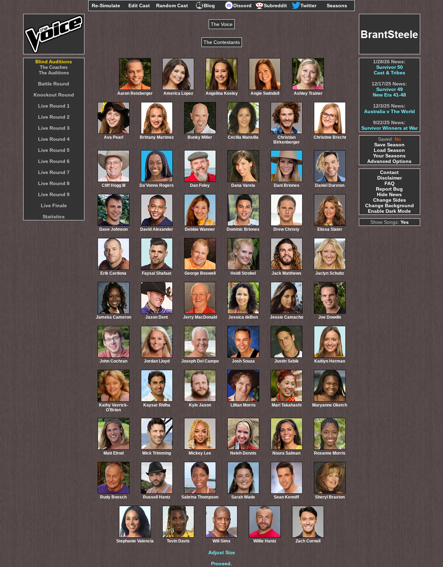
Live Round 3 (54, 128)
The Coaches (53, 67)
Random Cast (172, 5)
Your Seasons (389, 155)
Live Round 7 (54, 172)
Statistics (54, 216)
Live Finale (54, 205)
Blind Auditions (53, 61)
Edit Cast (139, 5)
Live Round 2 (54, 117)
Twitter (308, 5)
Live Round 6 (54, 161)
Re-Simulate (106, 5)
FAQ (390, 183)
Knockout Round (54, 95)
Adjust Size (221, 552)
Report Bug (389, 189)
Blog (209, 5)
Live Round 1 (54, 106)
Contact (389, 172)
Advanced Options (389, 161)
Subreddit (275, 5)
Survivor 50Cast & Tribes (389, 69)
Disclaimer (389, 178)
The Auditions (54, 72)
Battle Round (53, 83)
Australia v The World (389, 111)
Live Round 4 (54, 139)
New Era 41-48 (389, 95)
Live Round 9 (54, 194)
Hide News (389, 194)
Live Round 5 (54, 150)
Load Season (389, 150)
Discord (242, 5)
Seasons (337, 5)
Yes (404, 222)
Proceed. (221, 563)
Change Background (389, 205)
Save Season (389, 144)
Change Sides (389, 200)
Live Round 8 (54, 183)
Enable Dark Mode (389, 211)
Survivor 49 (389, 89)
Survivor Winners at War (389, 128)
